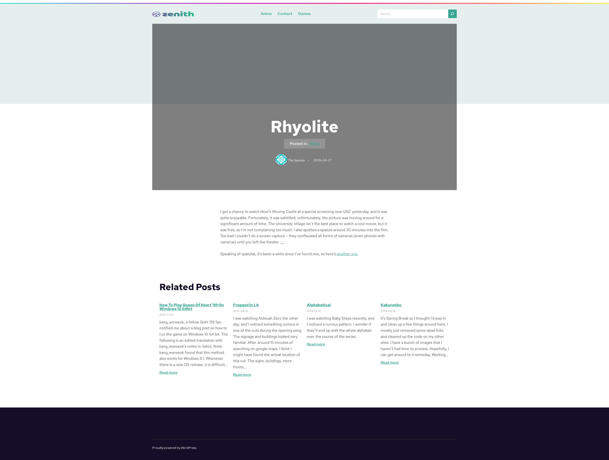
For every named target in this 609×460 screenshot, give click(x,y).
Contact (285, 13)
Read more (168, 372)
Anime (266, 13)
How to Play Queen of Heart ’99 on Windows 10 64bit (191, 307)
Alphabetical (319, 305)
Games (304, 13)
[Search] (452, 14)
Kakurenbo (391, 305)
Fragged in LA (246, 305)
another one (347, 253)
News (314, 143)
